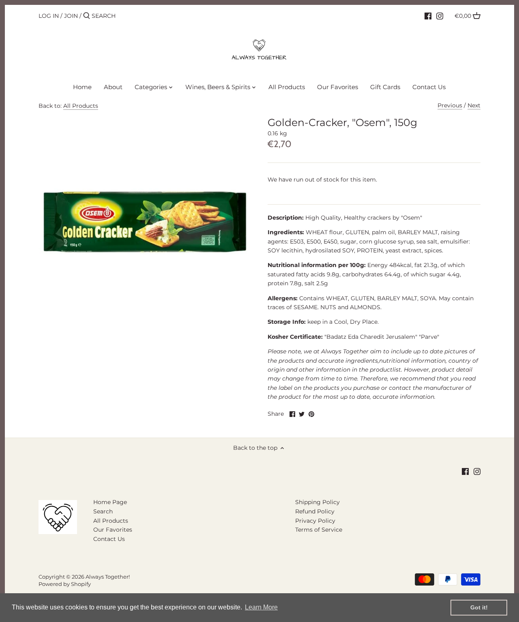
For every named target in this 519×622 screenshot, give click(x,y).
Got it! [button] (479, 607)
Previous (450, 105)
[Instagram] (439, 15)
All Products (80, 105)
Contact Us (109, 539)
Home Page (110, 502)
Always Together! (108, 577)
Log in (49, 15)
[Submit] (86, 15)
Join (71, 15)
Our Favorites (112, 529)
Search (103, 511)
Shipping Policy (317, 502)
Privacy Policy (315, 520)
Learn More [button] (261, 607)
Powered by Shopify (65, 584)
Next (474, 105)
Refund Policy (315, 511)
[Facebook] (428, 15)
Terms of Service (318, 529)
